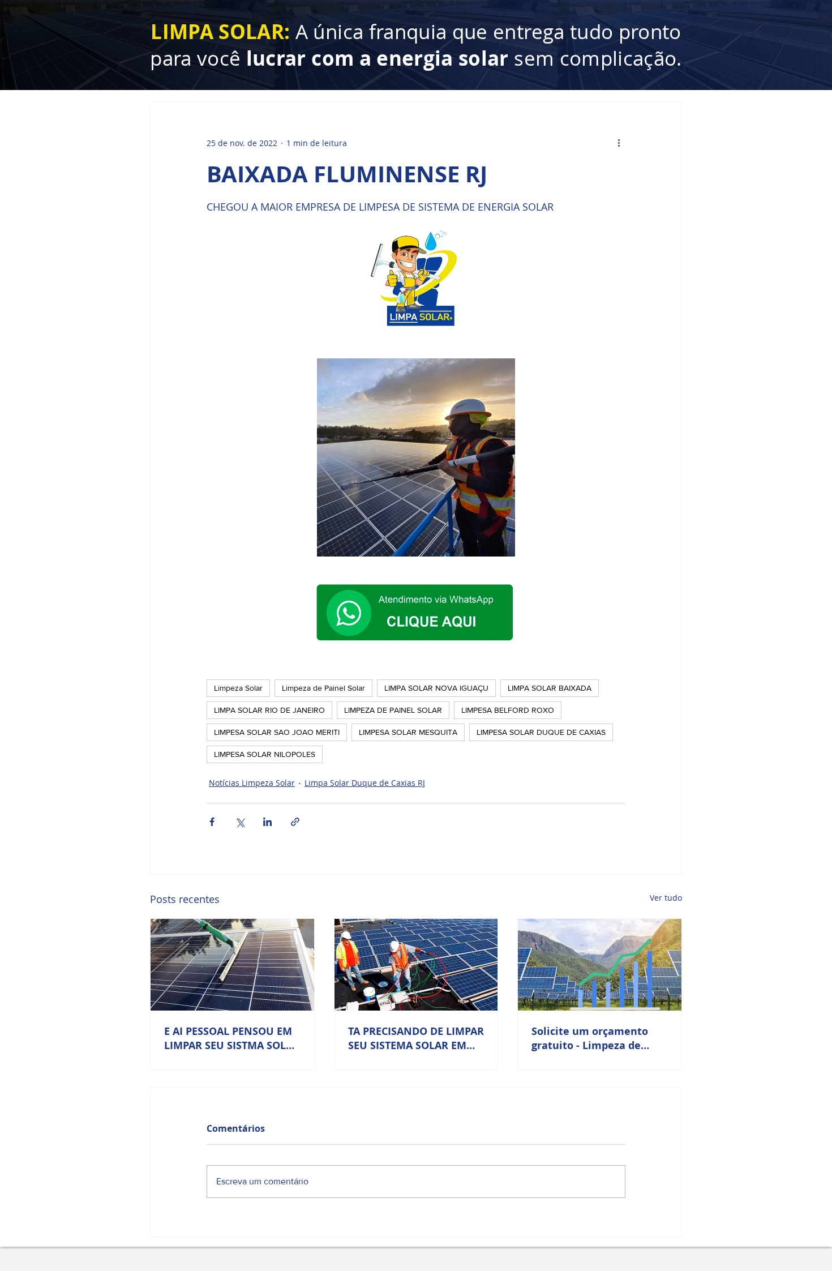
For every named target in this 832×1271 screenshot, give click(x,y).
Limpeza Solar (238, 687)
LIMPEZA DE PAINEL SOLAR (393, 709)
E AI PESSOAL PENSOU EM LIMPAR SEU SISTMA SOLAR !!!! (231, 1038)
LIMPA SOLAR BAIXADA (549, 687)
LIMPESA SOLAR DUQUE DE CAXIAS (541, 732)
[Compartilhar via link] (295, 821)
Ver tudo (666, 897)
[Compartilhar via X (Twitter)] (239, 821)
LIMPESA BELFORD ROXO (507, 709)
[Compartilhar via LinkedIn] (267, 821)
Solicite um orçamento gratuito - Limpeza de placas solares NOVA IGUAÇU (589, 1038)
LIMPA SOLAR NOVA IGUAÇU (436, 687)
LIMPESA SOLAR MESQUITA (408, 732)
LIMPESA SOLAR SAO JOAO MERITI (277, 732)
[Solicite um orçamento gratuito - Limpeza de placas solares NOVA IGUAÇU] (599, 965)
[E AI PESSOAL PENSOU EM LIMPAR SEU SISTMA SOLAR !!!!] (232, 965)
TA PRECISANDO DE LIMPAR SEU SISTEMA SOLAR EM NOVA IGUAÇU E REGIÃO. (416, 1038)
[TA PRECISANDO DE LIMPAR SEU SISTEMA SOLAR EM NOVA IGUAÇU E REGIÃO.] (416, 965)
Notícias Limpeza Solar (252, 782)
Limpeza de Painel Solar (323, 687)
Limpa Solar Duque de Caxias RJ (365, 782)
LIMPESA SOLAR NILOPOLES (264, 754)
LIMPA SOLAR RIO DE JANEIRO (269, 709)
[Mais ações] (618, 142)
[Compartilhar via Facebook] (212, 821)
